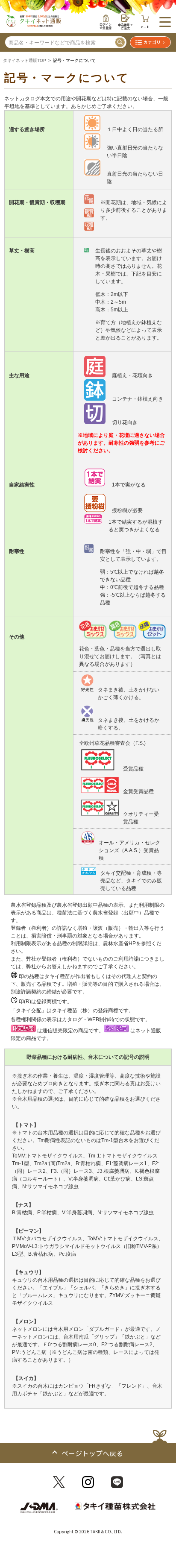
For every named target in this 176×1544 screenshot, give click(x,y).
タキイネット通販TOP (24, 60)
